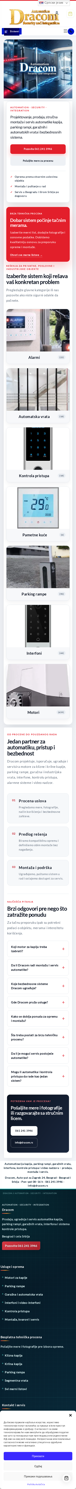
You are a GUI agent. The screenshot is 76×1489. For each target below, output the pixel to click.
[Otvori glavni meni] (65, 31)
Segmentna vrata (16, 1380)
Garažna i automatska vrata (24, 1294)
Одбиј (38, 1466)
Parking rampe (15, 1286)
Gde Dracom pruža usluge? (29, 1002)
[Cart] (70, 14)
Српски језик (53, 2)
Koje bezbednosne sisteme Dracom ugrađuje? (29, 986)
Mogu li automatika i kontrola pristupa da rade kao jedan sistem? (31, 1076)
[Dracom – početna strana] (27, 13)
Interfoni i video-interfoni (23, 1302)
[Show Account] (57, 14)
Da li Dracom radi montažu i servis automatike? (34, 967)
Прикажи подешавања (38, 1476)
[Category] (11, 32)
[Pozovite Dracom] (71, 31)
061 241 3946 (24, 1130)
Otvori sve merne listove (26, 254)
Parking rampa (15, 1372)
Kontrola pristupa (17, 1311)
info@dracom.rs (24, 1142)
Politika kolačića (36, 1484)
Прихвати (38, 1456)
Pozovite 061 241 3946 (38, 148)
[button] (70, 1415)
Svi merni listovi (16, 1389)
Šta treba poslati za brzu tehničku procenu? (34, 1037)
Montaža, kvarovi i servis (22, 1319)
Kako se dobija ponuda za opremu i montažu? (34, 1018)
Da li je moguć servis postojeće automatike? (32, 1055)
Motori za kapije (16, 1277)
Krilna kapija (13, 1364)
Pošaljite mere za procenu (38, 160)
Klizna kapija (14, 1355)
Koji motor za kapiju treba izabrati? (29, 949)
